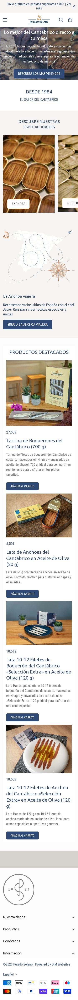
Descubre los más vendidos (39, 74)
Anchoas (18, 204)
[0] (70, 20)
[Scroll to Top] (70, 978)
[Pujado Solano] (39, 20)
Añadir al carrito (22, 486)
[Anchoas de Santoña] (29, 174)
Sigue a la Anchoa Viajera (27, 325)
